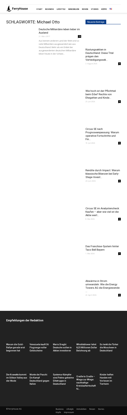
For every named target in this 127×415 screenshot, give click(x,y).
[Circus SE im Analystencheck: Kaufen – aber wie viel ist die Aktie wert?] (103, 196)
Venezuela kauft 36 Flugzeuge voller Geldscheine (39, 347)
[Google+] (13, 2)
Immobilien (73, 9)
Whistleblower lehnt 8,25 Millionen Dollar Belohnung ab (86, 347)
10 (80, 36)
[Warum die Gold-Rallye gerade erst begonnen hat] (16, 334)
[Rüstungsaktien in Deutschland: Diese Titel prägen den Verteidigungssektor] (103, 37)
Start (39, 9)
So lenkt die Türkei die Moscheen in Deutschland (109, 347)
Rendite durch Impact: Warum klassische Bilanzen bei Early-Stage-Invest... (102, 174)
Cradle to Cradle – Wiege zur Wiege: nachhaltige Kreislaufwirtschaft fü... (86, 382)
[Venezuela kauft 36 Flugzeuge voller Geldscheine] (40, 334)
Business (49, 9)
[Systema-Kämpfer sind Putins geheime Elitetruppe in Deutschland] (63, 365)
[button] (117, 9)
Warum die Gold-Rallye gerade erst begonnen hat (15, 347)
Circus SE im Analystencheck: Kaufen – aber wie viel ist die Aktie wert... (102, 212)
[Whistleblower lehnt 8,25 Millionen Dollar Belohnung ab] (86, 334)
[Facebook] (8, 2)
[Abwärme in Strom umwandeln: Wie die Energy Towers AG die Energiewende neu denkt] (103, 268)
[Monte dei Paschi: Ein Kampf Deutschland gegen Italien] (40, 365)
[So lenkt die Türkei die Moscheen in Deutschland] (110, 334)
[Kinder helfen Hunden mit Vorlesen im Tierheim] (110, 365)
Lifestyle (61, 9)
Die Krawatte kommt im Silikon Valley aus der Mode (16, 377)
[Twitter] (18, 2)
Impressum (69, 412)
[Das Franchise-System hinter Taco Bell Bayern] (103, 234)
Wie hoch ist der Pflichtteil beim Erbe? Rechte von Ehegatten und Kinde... (100, 94)
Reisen (85, 9)
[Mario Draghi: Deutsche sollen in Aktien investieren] (63, 334)
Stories (95, 9)
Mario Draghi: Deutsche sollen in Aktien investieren (62, 347)
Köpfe (104, 9)
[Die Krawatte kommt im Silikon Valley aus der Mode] (16, 365)
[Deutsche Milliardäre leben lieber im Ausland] (21, 38)
